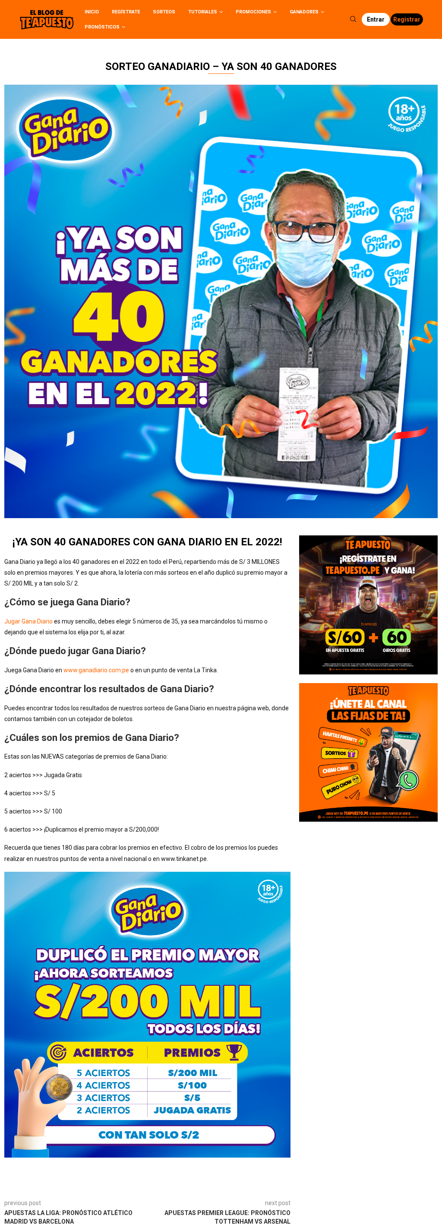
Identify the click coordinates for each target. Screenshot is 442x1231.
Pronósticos (102, 27)
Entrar (376, 19)
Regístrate (126, 12)
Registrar (406, 19)
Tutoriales (202, 12)
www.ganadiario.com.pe (96, 670)
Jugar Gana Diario (28, 621)
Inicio (92, 12)
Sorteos (164, 12)
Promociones (253, 12)
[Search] (353, 19)
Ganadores (304, 12)
